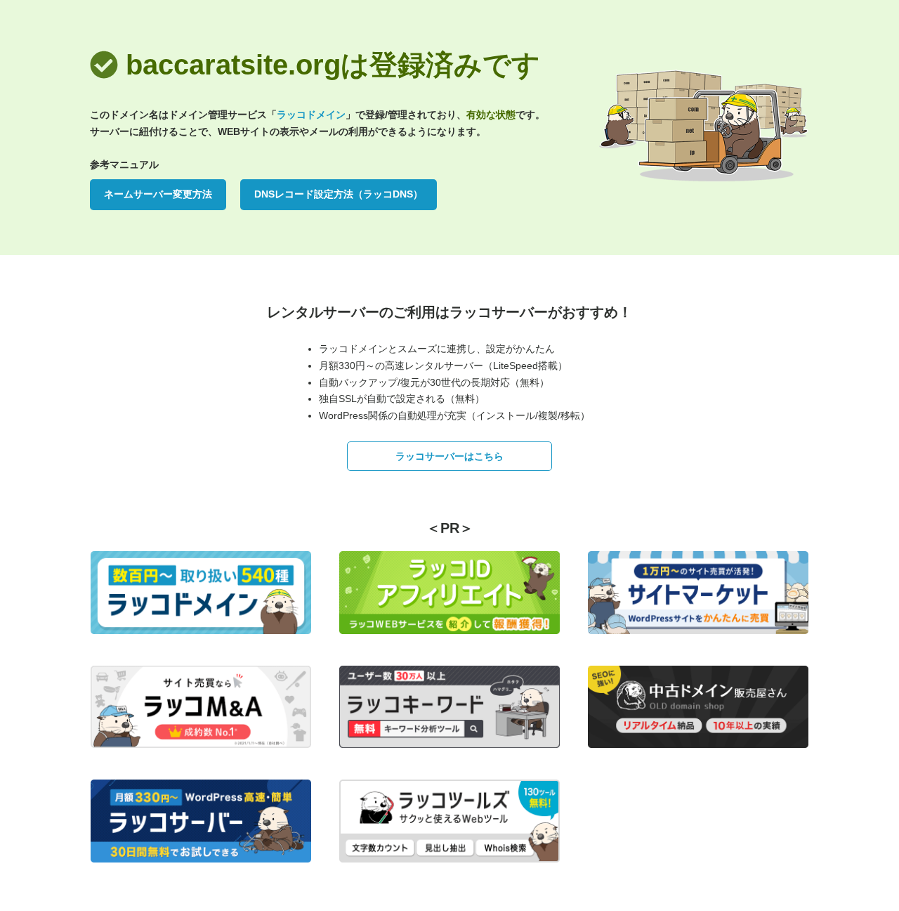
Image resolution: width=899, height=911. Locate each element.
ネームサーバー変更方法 (158, 194)
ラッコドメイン (311, 114)
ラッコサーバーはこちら (449, 456)
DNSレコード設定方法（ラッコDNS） (338, 194)
